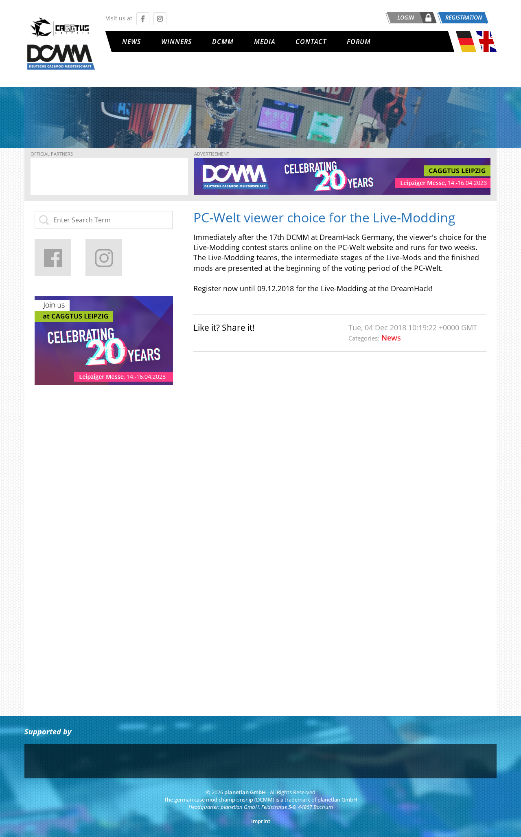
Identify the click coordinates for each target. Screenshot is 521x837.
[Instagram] (103, 257)
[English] (486, 49)
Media (264, 41)
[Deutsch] (466, 49)
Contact (311, 41)
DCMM (223, 41)
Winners (176, 41)
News (131, 41)
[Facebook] (53, 257)
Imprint (260, 821)
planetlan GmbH (245, 792)
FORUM (359, 41)
